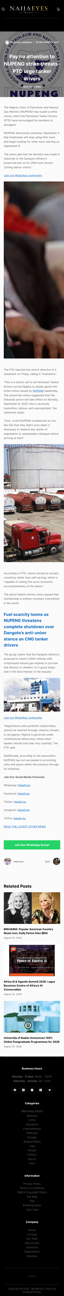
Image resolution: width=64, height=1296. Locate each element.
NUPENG (38, 390)
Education (32, 1124)
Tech (32, 1163)
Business (32, 1115)
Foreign (32, 1137)
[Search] (3, 9)
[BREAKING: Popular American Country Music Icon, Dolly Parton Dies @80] (32, 908)
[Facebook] (15, 1090)
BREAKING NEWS (32, 1111)
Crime (32, 1120)
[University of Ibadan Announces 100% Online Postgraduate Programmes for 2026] (32, 1017)
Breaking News (32, 1205)
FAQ (32, 1201)
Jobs (32, 1146)
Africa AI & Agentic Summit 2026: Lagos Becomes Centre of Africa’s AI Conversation (29, 985)
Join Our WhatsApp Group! (32, 845)
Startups (32, 1256)
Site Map (32, 1196)
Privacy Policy (32, 1183)
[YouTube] (41, 1090)
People (32, 1150)
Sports (32, 1159)
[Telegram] (49, 1090)
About (32, 1230)
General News (32, 1141)
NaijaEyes (24, 785)
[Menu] (58, 9)
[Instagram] (32, 1090)
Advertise (32, 1247)
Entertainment (32, 1128)
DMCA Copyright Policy (32, 1192)
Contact (32, 1234)
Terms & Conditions (32, 1188)
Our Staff (32, 1238)
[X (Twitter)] (23, 1090)
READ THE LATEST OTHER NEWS (25, 826)
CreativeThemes (32, 1292)
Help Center (32, 1243)
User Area (32, 1209)
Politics (32, 1154)
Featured (32, 1133)
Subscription (32, 1251)
